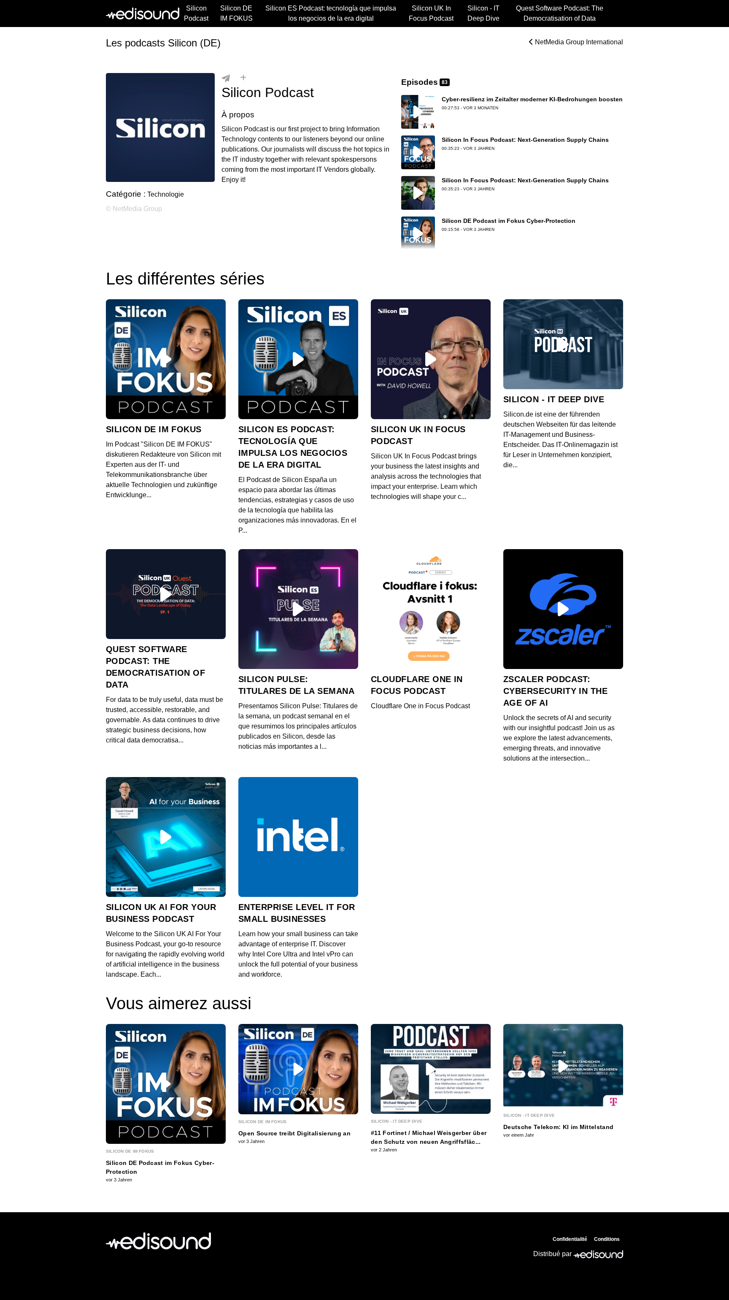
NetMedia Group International (578, 42)
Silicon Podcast (196, 13)
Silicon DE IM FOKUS (236, 13)
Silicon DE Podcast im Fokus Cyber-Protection (508, 220)
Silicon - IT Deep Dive (483, 13)
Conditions (607, 1239)
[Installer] (243, 78)
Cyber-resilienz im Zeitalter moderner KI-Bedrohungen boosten (532, 99)
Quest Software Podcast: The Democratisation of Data (559, 13)
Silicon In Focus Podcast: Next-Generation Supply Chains (525, 139)
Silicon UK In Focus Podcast (431, 13)
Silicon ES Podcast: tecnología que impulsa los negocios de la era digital (330, 13)
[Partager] (225, 78)
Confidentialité (570, 1239)
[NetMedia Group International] (158, 1240)
